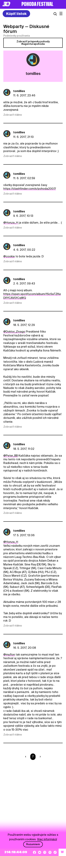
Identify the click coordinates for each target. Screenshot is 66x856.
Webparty (13, 26)
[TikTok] (55, 852)
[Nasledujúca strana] (39, 756)
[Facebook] (34, 852)
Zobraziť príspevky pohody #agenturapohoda (33, 42)
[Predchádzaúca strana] (26, 756)
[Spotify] (50, 852)
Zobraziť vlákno (12, 114)
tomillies (19, 91)
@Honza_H (10, 222)
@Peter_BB (10, 455)
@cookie (9, 256)
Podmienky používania (16, 35)
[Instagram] (44, 852)
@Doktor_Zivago (14, 331)
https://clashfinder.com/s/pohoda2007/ (29, 188)
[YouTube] (39, 852)
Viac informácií (47, 839)
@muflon (9, 654)
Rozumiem (33, 844)
